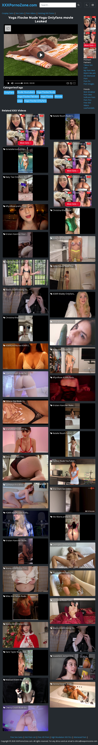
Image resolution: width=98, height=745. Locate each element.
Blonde (58, 96)
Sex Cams (20, 13)
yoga (19, 101)
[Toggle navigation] (92, 5)
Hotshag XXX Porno (46, 13)
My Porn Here (89, 70)
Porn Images (89, 84)
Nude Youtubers (26, 92)
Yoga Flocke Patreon (28, 96)
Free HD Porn (43, 737)
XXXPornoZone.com (19, 5)
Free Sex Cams (16, 737)
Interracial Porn (80, 737)
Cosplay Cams (8, 13)
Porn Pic (87, 81)
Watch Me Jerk (90, 73)
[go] (78, 5)
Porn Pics (87, 100)
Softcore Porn (89, 97)
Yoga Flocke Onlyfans (35, 101)
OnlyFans (9, 92)
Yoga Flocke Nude (45, 92)
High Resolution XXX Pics (61, 737)
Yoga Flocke (47, 96)
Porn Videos (31, 13)
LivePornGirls (89, 108)
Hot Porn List (30, 737)
